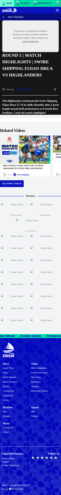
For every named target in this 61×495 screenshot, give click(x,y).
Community (8, 395)
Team (5, 372)
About (6, 432)
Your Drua (36, 377)
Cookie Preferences (10, 465)
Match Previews (10, 382)
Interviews (35, 382)
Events (6, 400)
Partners (30, 195)
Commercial (8, 391)
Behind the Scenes (39, 391)
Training (35, 386)
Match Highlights (16, 17)
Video (34, 363)
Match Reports (9, 377)
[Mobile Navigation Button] (57, 10)
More (6, 423)
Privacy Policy (8, 458)
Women (6, 416)
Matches (7, 407)
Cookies (5, 461)
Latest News (8, 368)
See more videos (11, 184)
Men (5, 411)
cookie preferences (30, 41)
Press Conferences (39, 372)
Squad (35, 407)
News (6, 363)
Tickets (6, 386)
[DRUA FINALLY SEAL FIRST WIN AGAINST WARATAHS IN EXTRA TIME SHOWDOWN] (25, 156)
